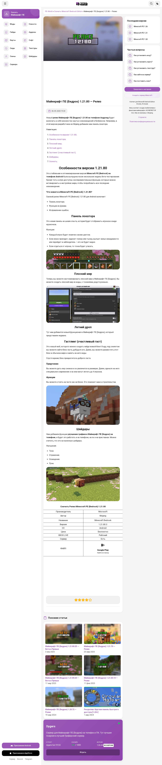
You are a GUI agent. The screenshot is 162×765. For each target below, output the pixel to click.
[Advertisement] (83, 80)
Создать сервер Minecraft (142, 95)
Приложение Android (22, 746)
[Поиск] (151, 3)
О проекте (142, 117)
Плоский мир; (55, 143)
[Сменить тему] (157, 3)
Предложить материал (142, 89)
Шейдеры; (54, 157)
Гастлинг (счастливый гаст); (62, 152)
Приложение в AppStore (22, 753)
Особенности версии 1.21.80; (63, 135)
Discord (20, 759)
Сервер (12, 759)
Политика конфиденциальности (142, 121)
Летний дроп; (55, 148)
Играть (83, 752)
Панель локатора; (57, 139)
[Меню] (5, 3)
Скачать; (53, 161)
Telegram (28, 759)
